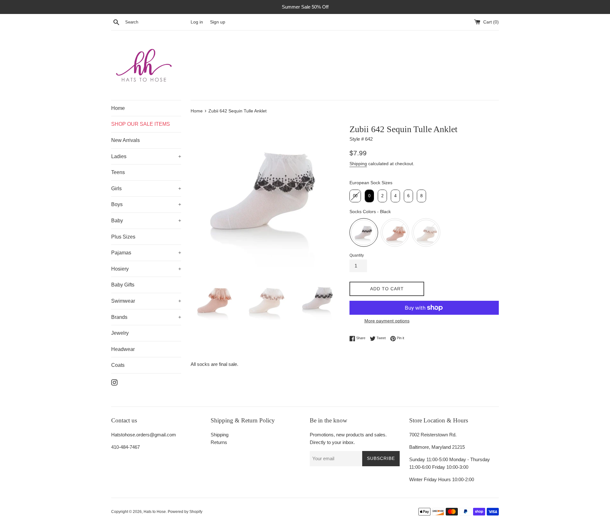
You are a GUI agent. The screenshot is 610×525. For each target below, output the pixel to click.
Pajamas (121, 252)
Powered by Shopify (185, 511)
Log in (197, 22)
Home (118, 108)
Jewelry (120, 333)
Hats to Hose (155, 511)
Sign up (217, 22)
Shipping (358, 163)
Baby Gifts (122, 284)
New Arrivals (125, 140)
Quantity (356, 255)
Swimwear (123, 301)
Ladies (118, 156)
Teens (118, 172)
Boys (117, 204)
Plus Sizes (123, 236)
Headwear (123, 349)
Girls (116, 188)
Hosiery (120, 269)
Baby (117, 220)
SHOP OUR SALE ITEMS (140, 124)
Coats (118, 365)
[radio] (355, 196)
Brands (119, 317)
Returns (219, 442)
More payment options (387, 320)
